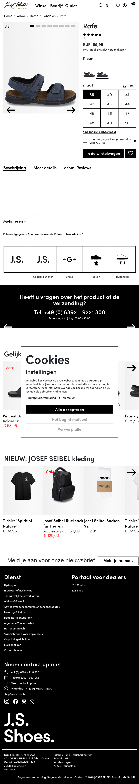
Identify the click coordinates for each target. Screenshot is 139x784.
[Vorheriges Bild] (10, 110)
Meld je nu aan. (118, 560)
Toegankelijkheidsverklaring (21, 596)
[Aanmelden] (124, 5)
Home (8, 16)
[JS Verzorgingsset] (135, 141)
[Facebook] (15, 701)
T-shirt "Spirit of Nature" (17, 523)
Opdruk (79, 777)
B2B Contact (79, 585)
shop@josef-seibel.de (17, 694)
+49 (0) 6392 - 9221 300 (74, 312)
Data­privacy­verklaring (42, 398)
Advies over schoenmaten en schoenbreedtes (32, 606)
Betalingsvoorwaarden (18, 617)
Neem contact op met (24, 683)
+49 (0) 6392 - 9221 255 (25, 677)
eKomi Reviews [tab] (77, 167)
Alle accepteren (69, 409)
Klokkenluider (12, 644)
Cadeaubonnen (13, 650)
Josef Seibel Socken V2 (102, 523)
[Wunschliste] (118, 5)
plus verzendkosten (114, 49)
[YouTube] (24, 701)
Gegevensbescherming (31, 777)
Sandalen (49, 16)
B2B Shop (77, 590)
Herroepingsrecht (15, 628)
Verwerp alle (69, 429)
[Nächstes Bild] (71, 110)
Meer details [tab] (45, 167)
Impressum (68, 398)
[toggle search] (100, 5)
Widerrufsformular (15, 601)
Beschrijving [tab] (14, 167)
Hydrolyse (10, 585)
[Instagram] (6, 701)
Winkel (21, 16)
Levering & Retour (15, 612)
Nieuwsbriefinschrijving (18, 590)
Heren (34, 16)
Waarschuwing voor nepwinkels (23, 634)
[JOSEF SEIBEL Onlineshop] (16, 4)
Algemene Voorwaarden (19, 623)
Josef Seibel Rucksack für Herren (63, 523)
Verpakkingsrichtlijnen (17, 639)
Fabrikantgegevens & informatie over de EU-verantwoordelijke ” (43, 234)
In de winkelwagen (103, 153)
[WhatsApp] (32, 701)
